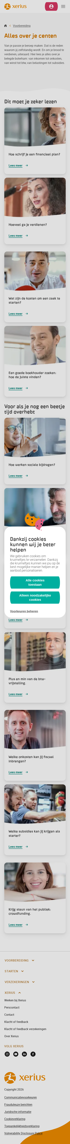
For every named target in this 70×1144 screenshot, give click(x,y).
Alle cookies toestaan (35, 582)
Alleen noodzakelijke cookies (35, 598)
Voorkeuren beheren (24, 611)
